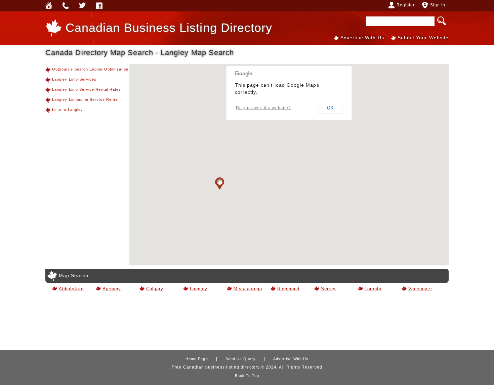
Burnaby (111, 288)
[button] (219, 183)
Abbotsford (71, 288)
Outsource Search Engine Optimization (90, 69)
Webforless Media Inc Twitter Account (82, 5)
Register (406, 5)
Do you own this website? (263, 107)
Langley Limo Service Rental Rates (86, 89)
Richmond (288, 288)
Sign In (437, 5)
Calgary (154, 288)
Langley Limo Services (74, 79)
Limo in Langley (67, 110)
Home (48, 5)
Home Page (197, 359)
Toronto (373, 288)
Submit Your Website (423, 37)
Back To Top (247, 376)
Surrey (328, 288)
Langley (198, 288)
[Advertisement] (247, 320)
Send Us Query (65, 5)
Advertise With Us (362, 37)
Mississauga (247, 288)
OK (330, 108)
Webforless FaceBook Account (99, 5)
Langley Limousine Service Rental (85, 99)
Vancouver (420, 288)
